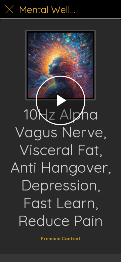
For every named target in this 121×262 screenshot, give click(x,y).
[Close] (9, 9)
